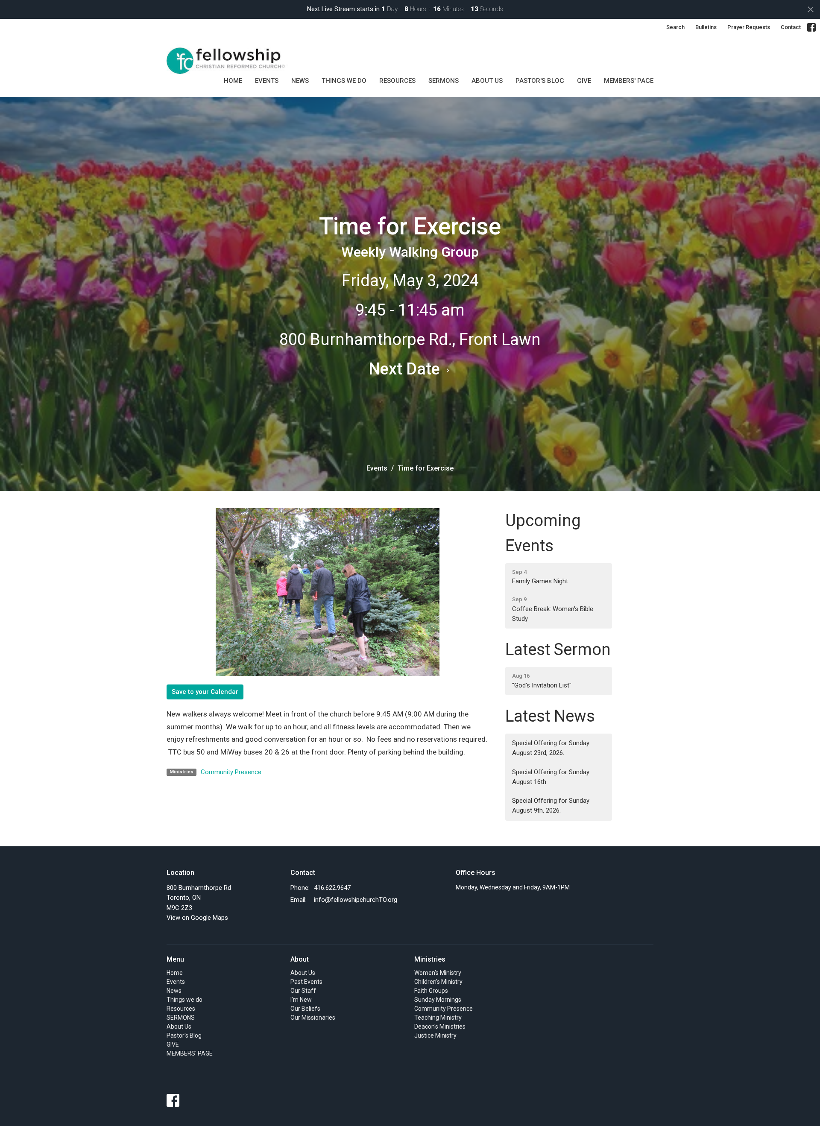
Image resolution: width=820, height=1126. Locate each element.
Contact (791, 27)
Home (233, 81)
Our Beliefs (305, 1008)
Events (266, 81)
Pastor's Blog (539, 81)
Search (675, 27)
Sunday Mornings (437, 999)
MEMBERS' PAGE (628, 81)
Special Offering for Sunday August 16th (550, 777)
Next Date (406, 369)
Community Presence (231, 772)
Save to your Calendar (205, 692)
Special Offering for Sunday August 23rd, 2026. (550, 748)
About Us (487, 81)
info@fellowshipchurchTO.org (355, 900)
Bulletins (706, 27)
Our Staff (303, 990)
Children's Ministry (438, 981)
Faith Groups (431, 990)
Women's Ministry (437, 972)
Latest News (550, 716)
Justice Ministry (435, 1035)
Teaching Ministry (438, 1017)
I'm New (301, 999)
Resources (397, 81)
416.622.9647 (332, 888)
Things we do (344, 81)
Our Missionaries (312, 1017)
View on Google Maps (197, 917)
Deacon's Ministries (440, 1026)
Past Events (306, 981)
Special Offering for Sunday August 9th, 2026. (550, 805)
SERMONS (443, 81)
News (300, 81)
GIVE (584, 81)
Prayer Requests (748, 27)
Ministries (429, 959)
